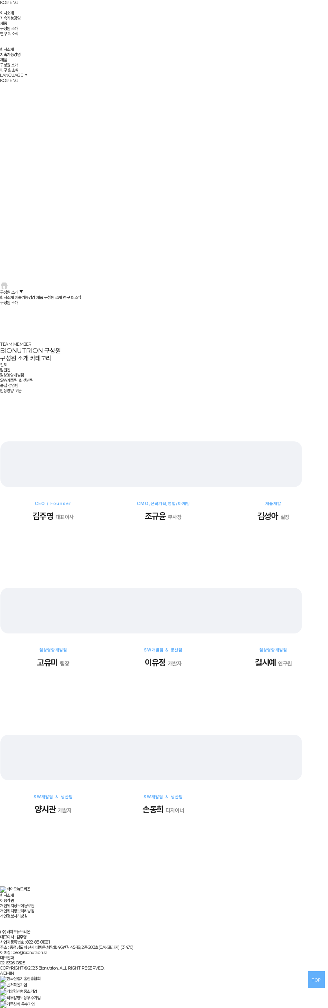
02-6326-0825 (12, 963)
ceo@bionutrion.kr (30, 952)
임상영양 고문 (11, 390)
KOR (4, 2)
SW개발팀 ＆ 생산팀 (17, 380)
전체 (3, 364)
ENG (14, 2)
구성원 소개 (9, 28)
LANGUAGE (12, 75)
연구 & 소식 (9, 33)
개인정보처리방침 (13, 916)
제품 (3, 23)
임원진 (5, 370)
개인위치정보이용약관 (17, 905)
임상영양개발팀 (12, 375)
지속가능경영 (10, 18)
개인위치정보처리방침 (17, 911)
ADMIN (7, 973)
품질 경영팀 (9, 385)
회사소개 (7, 13)
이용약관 (7, 900)
